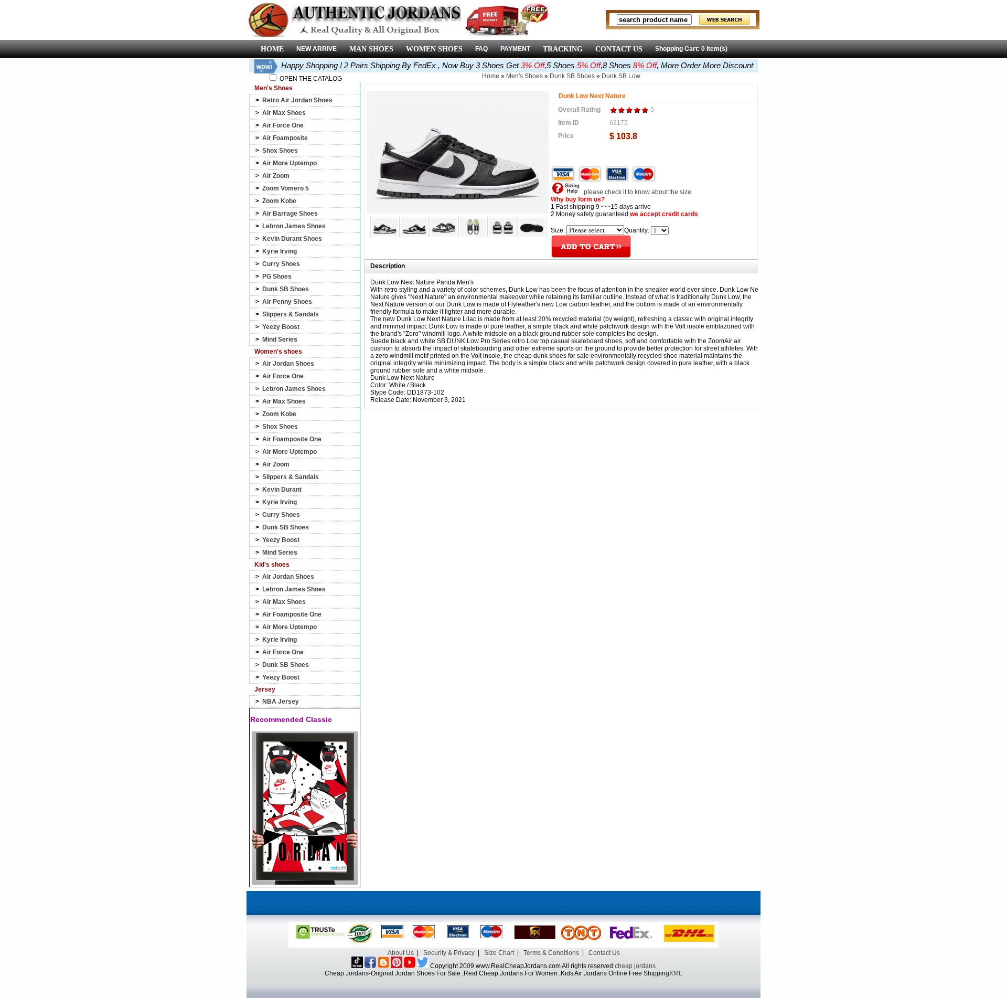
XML (675, 973)
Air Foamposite (285, 138)
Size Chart (499, 953)
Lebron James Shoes (294, 226)
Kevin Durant (282, 489)
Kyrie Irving (279, 251)
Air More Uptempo (289, 163)
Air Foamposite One (292, 439)
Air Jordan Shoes (288, 363)
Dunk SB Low (621, 76)
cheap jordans (635, 966)
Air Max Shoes (284, 112)
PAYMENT (515, 48)
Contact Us (604, 953)
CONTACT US (618, 49)
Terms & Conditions (551, 953)
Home (490, 76)
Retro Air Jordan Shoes (297, 100)
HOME (272, 49)
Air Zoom (276, 175)
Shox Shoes (280, 150)
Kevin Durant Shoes (292, 238)
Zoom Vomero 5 (285, 188)
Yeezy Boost (280, 327)
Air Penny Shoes (287, 301)
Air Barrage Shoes (290, 213)
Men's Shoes (524, 76)
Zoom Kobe (279, 201)
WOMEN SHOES (434, 49)
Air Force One (283, 125)
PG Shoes (277, 276)
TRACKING (563, 49)
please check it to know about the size (636, 192)
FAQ (481, 48)
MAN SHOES (371, 49)
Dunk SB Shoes (285, 289)
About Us (401, 953)
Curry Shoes (281, 264)
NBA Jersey (280, 701)
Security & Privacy (449, 953)
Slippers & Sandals (290, 314)
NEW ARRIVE (316, 48)
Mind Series (279, 339)
